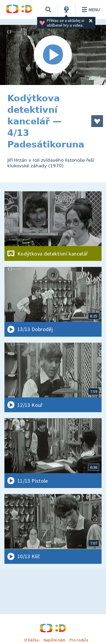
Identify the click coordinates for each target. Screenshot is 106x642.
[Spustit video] (53, 55)
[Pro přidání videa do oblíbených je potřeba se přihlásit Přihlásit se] (97, 121)
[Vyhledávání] (48, 9)
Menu (94, 9)
